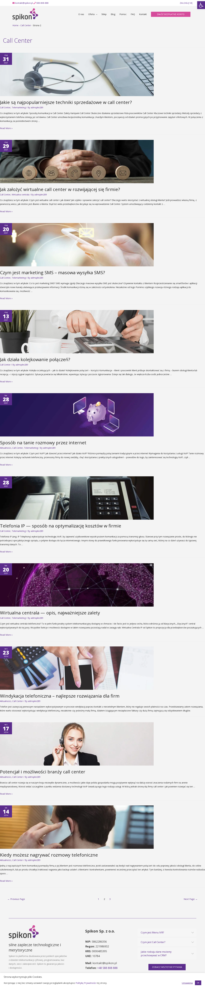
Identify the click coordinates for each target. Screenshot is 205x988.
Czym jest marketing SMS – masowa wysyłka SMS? (52, 272)
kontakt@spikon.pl (24, 3)
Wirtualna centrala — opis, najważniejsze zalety (50, 613)
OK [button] (198, 982)
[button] (167, 967)
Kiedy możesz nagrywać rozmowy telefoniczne (49, 855)
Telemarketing (19, 107)
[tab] (167, 932)
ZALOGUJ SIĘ (186, 3)
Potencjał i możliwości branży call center (42, 772)
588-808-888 (42, 3)
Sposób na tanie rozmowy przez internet (43, 442)
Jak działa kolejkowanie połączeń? (35, 359)
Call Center (25, 25)
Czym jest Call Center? (153, 942)
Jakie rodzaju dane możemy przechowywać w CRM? (156, 953)
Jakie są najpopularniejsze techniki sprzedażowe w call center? (66, 102)
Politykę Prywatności (86, 982)
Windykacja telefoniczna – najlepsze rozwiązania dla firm (59, 696)
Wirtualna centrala (20, 194)
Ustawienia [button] (187, 983)
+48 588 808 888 (107, 968)
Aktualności (5, 447)
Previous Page (16, 898)
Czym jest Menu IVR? (152, 932)
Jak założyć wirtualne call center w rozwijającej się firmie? (60, 189)
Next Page (190, 898)
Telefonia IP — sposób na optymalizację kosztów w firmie (60, 526)
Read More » (6, 128)
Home (15, 25)
